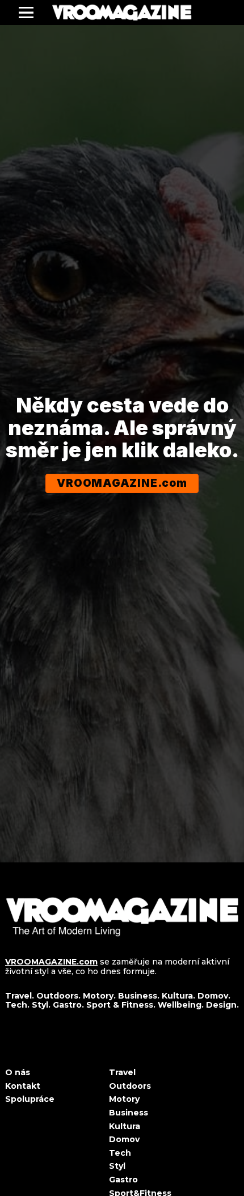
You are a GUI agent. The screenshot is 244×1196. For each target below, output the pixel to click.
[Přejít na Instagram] (36, 1048)
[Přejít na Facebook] (9, 1048)
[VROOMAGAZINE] (121, 12)
